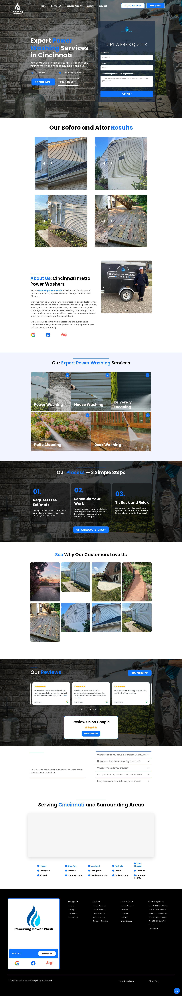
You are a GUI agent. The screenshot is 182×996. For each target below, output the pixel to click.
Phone (103, 63)
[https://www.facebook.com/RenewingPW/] (48, 335)
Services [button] (55, 5)
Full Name (104, 52)
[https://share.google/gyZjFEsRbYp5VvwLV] (33, 335)
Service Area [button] (73, 5)
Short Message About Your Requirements (117, 74)
